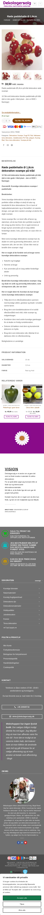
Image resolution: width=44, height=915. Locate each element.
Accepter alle (22, 898)
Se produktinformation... (11, 112)
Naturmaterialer (9, 593)
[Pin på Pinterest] (12, 145)
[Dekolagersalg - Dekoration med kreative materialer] (17, 4)
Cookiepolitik (8, 667)
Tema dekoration (10, 623)
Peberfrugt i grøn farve (11, 407)
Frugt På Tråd (28, 135)
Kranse (6, 619)
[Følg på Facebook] (18, 842)
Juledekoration (9, 615)
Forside (7, 20)
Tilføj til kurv (23, 121)
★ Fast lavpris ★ (10, 628)
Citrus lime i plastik (32, 407)
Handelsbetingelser (11, 663)
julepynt (31, 138)
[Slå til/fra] (39, 588)
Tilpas (22, 904)
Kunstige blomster (10, 589)
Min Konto (7, 646)
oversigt (38, 581)
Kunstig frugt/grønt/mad (12, 597)
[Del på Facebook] (4, 145)
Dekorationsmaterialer (12, 606)
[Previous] (5, 50)
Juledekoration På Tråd (20, 138)
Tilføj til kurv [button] (11, 416)
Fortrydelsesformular (11, 650)
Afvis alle (22, 910)
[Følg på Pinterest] (25, 842)
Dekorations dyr (9, 602)
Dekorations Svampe (16, 135)
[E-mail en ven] (8, 145)
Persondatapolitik (10, 659)
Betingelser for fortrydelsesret (15, 654)
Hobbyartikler (19, 20)
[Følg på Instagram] (22, 842)
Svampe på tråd (33, 20)
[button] (34, 4)
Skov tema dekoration (12, 140)
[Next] (39, 50)
